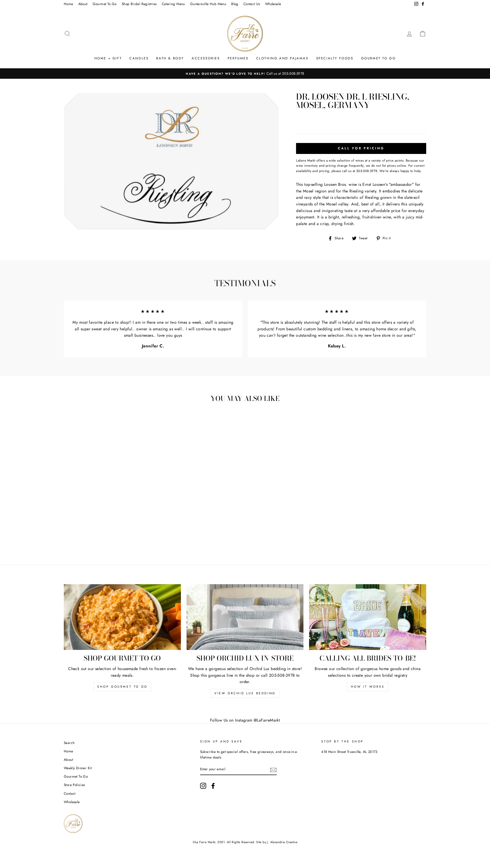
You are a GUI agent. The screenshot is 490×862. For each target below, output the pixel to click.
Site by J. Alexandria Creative (276, 842)
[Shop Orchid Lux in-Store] (245, 617)
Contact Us (251, 3)
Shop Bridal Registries (139, 3)
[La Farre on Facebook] (213, 786)
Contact (70, 793)
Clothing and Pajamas (282, 58)
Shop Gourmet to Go (122, 686)
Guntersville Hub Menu (208, 3)
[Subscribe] (273, 769)
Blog (234, 3)
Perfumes (238, 58)
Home (68, 3)
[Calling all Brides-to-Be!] (367, 617)
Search (69, 742)
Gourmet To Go (105, 3)
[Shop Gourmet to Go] (122, 617)
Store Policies (74, 784)
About (83, 3)
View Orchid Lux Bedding (245, 693)
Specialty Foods (334, 58)
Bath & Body (170, 58)
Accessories (206, 58)
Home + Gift (108, 58)
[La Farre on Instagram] (203, 786)
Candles (139, 58)
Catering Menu (173, 3)
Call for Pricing (361, 148)
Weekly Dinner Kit (78, 767)
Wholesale (273, 3)
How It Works (368, 686)
